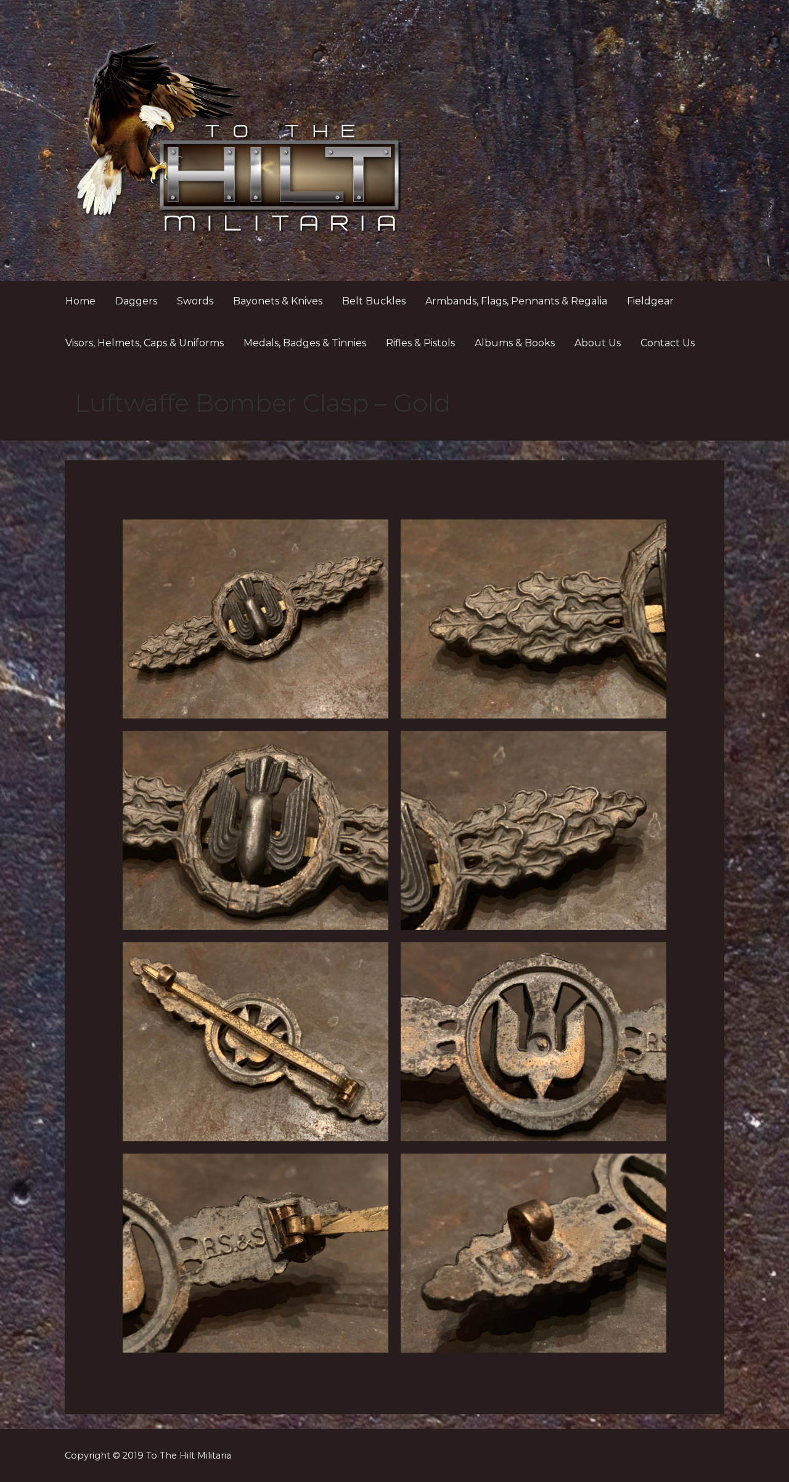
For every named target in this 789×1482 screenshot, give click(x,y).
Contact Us (667, 343)
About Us (597, 343)
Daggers (136, 301)
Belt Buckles (374, 301)
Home (80, 301)
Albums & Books (515, 343)
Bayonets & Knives (277, 301)
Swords (195, 301)
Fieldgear (650, 301)
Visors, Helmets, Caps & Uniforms (144, 343)
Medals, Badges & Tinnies (304, 343)
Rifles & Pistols (420, 343)
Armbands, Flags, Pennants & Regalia (516, 301)
